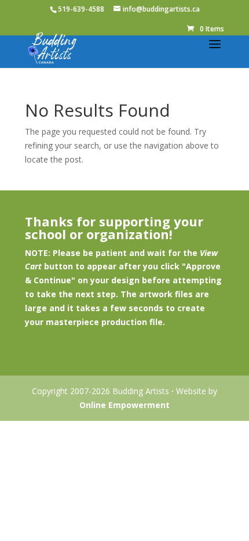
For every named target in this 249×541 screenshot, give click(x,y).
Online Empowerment (124, 404)
